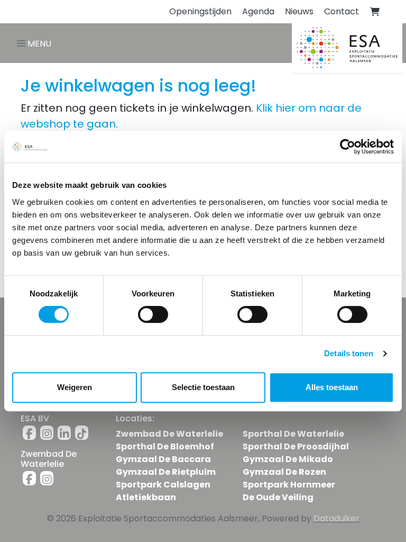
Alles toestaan (332, 387)
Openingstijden (200, 11)
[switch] (153, 314)
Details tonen (348, 353)
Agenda (258, 11)
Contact (341, 11)
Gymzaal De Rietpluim (166, 472)
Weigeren (74, 387)
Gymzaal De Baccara (163, 459)
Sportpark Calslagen (163, 484)
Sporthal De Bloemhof (165, 446)
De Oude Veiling (278, 497)
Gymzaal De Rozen (284, 472)
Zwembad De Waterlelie (169, 434)
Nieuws (299, 11)
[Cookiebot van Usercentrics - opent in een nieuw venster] (347, 147)
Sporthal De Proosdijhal (296, 446)
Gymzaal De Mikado (288, 459)
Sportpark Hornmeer (289, 484)
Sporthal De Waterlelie (293, 434)
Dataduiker (336, 518)
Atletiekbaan (146, 497)
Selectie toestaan (203, 387)
